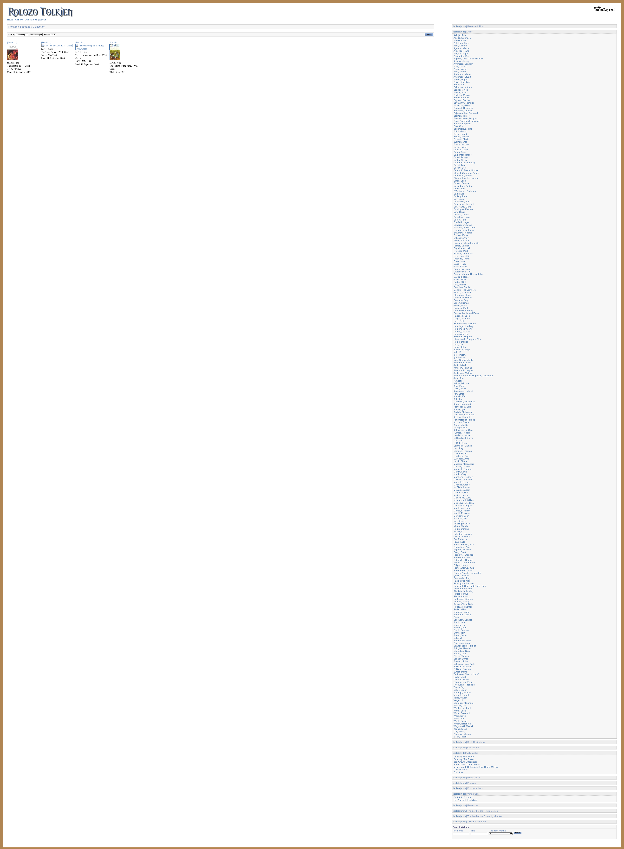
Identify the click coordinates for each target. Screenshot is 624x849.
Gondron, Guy (461, 300)
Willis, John (459, 718)
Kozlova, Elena (461, 422)
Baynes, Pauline (462, 100)
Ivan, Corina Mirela (463, 360)
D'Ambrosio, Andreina (465, 191)
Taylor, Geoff (460, 677)
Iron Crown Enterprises (465, 762)
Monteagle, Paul (462, 508)
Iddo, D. (458, 352)
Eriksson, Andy (461, 238)
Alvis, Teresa (460, 66)
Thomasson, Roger (463, 682)
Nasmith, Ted (460, 518)
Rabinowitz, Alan (462, 580)
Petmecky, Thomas (463, 560)
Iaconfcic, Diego (462, 349)
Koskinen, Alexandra (464, 414)
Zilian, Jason (460, 736)
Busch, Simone (461, 144)
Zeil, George (460, 731)
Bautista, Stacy (461, 97)
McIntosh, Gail (461, 492)
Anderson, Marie (462, 74)
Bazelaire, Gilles (462, 105)
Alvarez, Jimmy (461, 61)
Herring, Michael (462, 331)
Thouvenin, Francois (464, 684)
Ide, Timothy (460, 354)
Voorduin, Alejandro (464, 703)
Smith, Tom (459, 632)
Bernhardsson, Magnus (466, 118)
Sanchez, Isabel (462, 612)
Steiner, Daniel (461, 658)
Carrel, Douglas (462, 157)
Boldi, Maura (460, 131)
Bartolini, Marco (462, 95)
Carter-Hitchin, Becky (464, 162)
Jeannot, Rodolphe (463, 370)
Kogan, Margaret (462, 404)
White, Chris (460, 710)
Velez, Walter (460, 697)
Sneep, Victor (460, 635)
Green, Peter (460, 305)
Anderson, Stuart (462, 76)
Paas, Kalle (459, 542)
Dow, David (459, 212)
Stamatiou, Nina (462, 651)
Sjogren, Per (460, 625)
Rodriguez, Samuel (463, 599)
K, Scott (458, 380)
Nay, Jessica (460, 521)
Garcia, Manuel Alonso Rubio (468, 274)
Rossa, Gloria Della (463, 604)
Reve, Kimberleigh (463, 588)
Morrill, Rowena (462, 513)
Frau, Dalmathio (462, 256)
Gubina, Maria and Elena (466, 313)
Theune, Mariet (461, 679)
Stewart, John (461, 661)
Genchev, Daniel (462, 287)
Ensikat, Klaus (461, 235)
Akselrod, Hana (461, 51)
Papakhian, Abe (462, 547)
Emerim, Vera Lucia (464, 230)
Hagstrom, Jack (462, 315)
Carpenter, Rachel (463, 154)
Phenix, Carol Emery (464, 562)
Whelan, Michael (462, 708)
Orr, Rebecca (460, 539)
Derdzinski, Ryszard (464, 204)
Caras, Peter (460, 152)
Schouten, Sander (463, 619)
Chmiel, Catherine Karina (466, 173)
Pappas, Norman (462, 549)
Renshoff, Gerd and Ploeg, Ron (470, 586)
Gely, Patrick (460, 284)
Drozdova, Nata (462, 217)
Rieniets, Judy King (463, 591)
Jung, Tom (459, 378)
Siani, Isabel (460, 622)
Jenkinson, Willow (463, 373)
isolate (456, 26)
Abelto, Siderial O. (463, 38)
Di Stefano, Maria (462, 206)
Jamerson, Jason (462, 362)
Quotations (31, 19)
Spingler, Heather (462, 648)
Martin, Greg (460, 474)
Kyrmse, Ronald (462, 432)
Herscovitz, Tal (461, 334)
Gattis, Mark (460, 279)
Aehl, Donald (460, 45)
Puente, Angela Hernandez (467, 573)
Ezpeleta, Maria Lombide (466, 243)
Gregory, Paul (461, 308)
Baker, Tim (459, 84)
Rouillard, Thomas (463, 606)
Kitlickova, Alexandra (464, 401)
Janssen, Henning (463, 367)
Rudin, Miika (460, 609)
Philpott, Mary (461, 565)
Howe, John (460, 347)
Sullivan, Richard (462, 666)
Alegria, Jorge (461, 53)
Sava (456, 617)
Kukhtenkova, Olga (463, 430)
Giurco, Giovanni (462, 292)
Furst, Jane (459, 261)
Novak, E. (458, 531)
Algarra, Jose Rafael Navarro (468, 58)
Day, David (459, 199)
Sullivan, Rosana (462, 669)
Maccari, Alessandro (464, 464)
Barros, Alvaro (461, 92)
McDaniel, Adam (462, 490)
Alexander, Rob (461, 56)
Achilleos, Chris (461, 43)
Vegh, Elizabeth (461, 695)
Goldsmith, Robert (463, 297)
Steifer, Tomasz (461, 656)
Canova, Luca (461, 149)
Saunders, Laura (462, 614)
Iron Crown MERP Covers (467, 764)
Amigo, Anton (460, 69)
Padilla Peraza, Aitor (464, 544)
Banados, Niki (461, 89)
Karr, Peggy (460, 386)
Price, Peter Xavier (463, 570)
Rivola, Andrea (461, 596)
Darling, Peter (461, 196)
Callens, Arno (460, 147)
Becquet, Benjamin (463, 108)
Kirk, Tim (458, 399)
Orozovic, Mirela (462, 536)
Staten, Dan (460, 653)
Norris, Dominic (461, 529)
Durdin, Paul (460, 219)
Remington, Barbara (464, 583)
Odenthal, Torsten (463, 534)
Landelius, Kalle (462, 435)
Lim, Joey (458, 448)
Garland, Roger (461, 277)
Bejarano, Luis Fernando (466, 113)
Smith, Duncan (461, 630)
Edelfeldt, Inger (461, 222)
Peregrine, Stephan (464, 554)
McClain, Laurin (462, 487)
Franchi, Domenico (463, 253)
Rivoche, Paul (461, 593)
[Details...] (12, 42)
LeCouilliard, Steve (463, 438)
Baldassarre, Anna (463, 87)
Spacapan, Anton (462, 643)
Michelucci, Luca (462, 497)
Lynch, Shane (461, 461)
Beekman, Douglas (463, 110)
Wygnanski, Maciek (463, 726)
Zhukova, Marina (462, 734)
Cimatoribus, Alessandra (466, 178)
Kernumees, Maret (463, 391)
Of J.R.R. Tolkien (462, 797)
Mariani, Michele (462, 466)
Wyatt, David (460, 721)
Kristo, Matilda (461, 425)
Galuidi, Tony (460, 266)
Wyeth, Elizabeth (462, 723)
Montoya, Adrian (462, 510)
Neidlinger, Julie (462, 523)
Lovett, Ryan (460, 453)
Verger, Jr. (459, 700)
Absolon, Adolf (461, 40)
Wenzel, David (461, 705)
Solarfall (458, 638)
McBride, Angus (462, 484)
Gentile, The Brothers (465, 290)
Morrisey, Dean (461, 516)
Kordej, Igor (460, 409)
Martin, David (460, 471)
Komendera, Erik (462, 406)
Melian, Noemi (461, 495)
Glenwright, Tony (462, 295)
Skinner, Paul (460, 627)
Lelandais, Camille (463, 445)
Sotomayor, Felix (462, 640)
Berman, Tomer (461, 115)
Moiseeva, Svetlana (464, 503)
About (42, 19)
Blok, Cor (458, 126)
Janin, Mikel (460, 365)
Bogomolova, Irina (463, 128)
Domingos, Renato (463, 209)
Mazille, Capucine (463, 479)
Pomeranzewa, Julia (464, 567)
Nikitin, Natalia (461, 526)
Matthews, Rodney (463, 477)
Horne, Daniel (461, 341)
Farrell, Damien (461, 245)
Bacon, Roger (461, 79)
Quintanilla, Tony (462, 578)
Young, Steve (460, 729)
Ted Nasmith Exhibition (465, 800)
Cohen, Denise (461, 183)
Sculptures (459, 772)
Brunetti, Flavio (461, 139)
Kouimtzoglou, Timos (464, 419)
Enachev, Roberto (463, 232)
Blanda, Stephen (462, 123)
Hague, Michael (462, 318)
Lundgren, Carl (461, 456)
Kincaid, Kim (460, 396)
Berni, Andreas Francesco (467, 121)
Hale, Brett (459, 321)
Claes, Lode (460, 180)
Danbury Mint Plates (464, 759)
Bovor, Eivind (460, 134)
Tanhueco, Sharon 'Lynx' (466, 674)
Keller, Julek (460, 388)
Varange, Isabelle (462, 692)
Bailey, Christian (462, 82)
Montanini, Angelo (463, 505)
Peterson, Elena (462, 557)
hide (463, 31)
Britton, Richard (461, 136)
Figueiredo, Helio (462, 248)
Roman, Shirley (461, 601)
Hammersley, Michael (465, 323)
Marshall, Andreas (463, 469)
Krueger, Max (460, 427)
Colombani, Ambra (463, 186)
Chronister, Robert (463, 175)
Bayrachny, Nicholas (464, 102)
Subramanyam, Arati (464, 664)
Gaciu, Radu (460, 264)
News (10, 19)
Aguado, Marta (461, 48)
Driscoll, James (461, 214)
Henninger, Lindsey (463, 326)
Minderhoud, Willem (464, 500)
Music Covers (461, 769)
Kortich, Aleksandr (463, 412)
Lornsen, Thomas (463, 451)
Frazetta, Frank (461, 258)
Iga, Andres (459, 357)
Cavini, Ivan (460, 165)
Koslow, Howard (462, 417)
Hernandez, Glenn (463, 328)
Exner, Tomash (461, 240)
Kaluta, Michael (461, 383)
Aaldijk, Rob (460, 35)
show (463, 26)
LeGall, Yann (460, 443)
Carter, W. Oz (460, 160)
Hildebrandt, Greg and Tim (467, 339)
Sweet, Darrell (461, 671)
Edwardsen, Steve (463, 225)
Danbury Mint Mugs (464, 756)
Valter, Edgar (460, 690)
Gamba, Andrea (462, 269)
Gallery (19, 19)
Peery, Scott (460, 552)
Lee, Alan (458, 440)
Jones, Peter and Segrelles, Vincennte (473, 375)
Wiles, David (460, 716)
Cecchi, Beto (460, 167)
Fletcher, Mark (461, 251)
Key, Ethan (459, 393)
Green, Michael (461, 303)
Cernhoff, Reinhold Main (466, 170)
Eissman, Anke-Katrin (464, 227)
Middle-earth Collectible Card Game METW (476, 767)
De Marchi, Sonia (462, 201)
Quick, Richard (461, 575)
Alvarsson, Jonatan (463, 64)
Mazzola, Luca (461, 482)
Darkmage (459, 193)
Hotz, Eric (458, 344)
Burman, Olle (460, 141)
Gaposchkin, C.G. (463, 271)
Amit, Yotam (460, 71)
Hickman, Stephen (463, 336)
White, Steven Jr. (462, 713)
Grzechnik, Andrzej (463, 310)
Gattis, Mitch (460, 282)
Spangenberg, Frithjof (465, 645)
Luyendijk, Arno (461, 458)
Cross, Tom (459, 188)
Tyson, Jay (459, 687)
